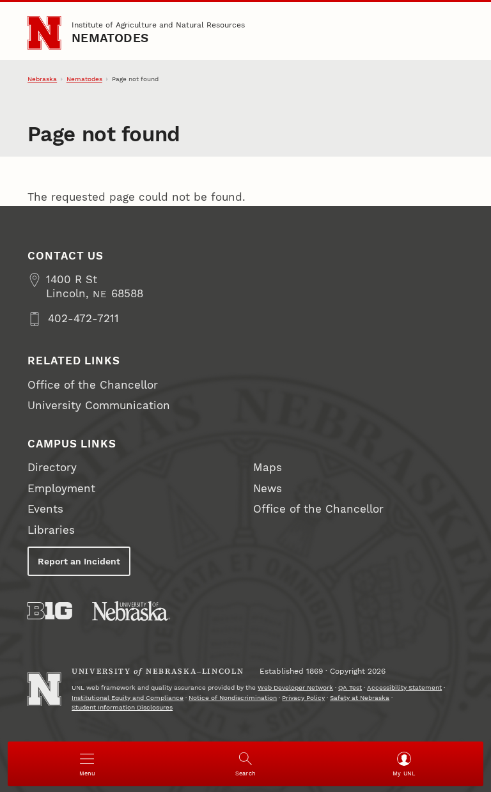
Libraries (51, 530)
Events (45, 509)
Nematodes (110, 38)
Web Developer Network (295, 687)
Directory (52, 468)
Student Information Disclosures (122, 707)
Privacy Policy (303, 698)
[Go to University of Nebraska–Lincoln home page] (44, 32)
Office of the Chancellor (92, 385)
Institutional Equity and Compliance (127, 698)
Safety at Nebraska (359, 698)
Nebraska (42, 79)
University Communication (98, 406)
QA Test (350, 687)
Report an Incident (79, 561)
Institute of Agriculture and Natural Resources (158, 24)
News (267, 489)
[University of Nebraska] (131, 611)
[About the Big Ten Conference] (49, 611)
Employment (61, 489)
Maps (267, 468)
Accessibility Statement (404, 687)
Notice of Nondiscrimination (233, 698)
